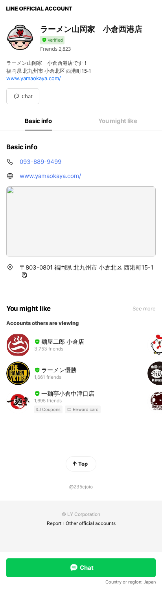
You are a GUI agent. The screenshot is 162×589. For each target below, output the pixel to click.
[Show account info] (52, 40)
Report (54, 523)
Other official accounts (91, 523)
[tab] (38, 121)
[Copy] (24, 275)
